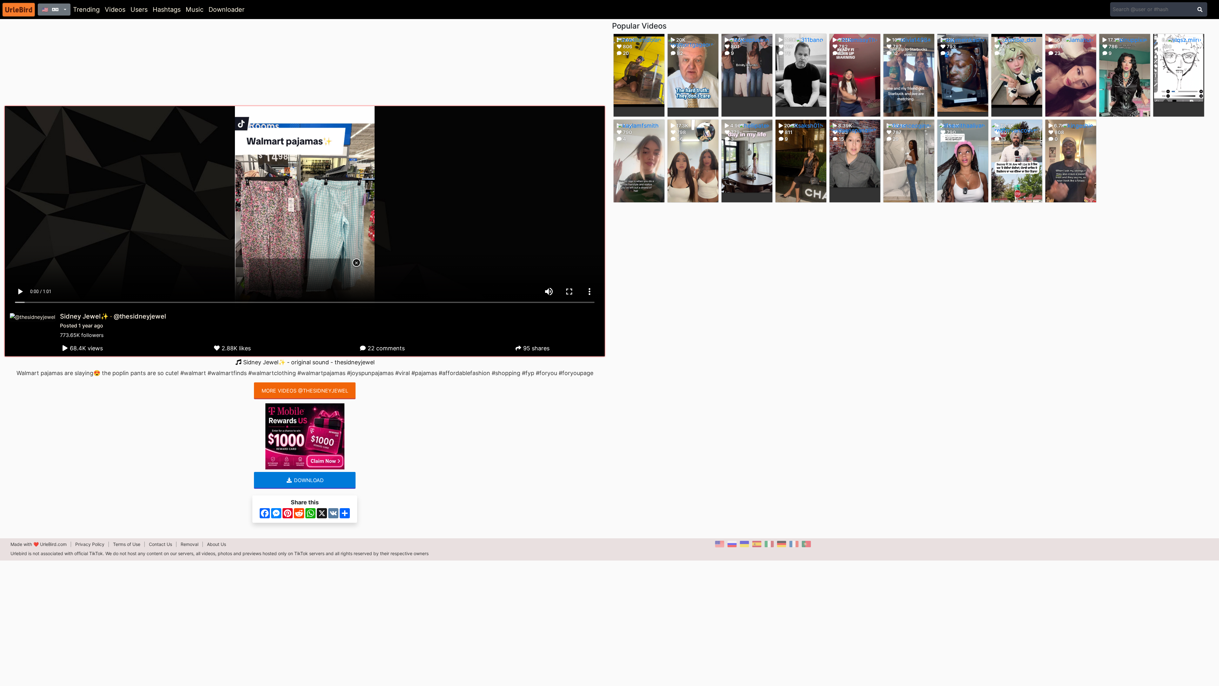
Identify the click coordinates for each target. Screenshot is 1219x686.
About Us (216, 544)
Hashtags (167, 9)
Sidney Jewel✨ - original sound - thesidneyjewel (308, 362)
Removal (189, 544)
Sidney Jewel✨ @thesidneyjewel (113, 316)
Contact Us (160, 544)
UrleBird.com (53, 544)
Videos (115, 9)
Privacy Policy (89, 544)
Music (194, 9)
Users (139, 9)
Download (308, 480)
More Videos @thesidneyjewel (305, 390)
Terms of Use (126, 544)
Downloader (226, 9)
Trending (86, 9)
